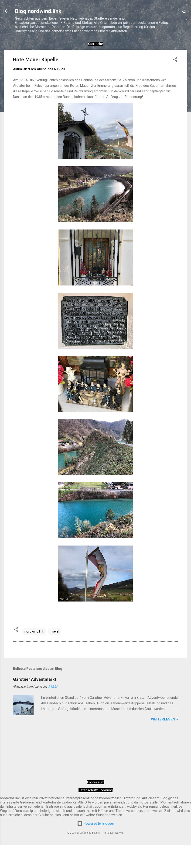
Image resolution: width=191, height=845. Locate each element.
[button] (175, 60)
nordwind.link (34, 631)
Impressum (95, 782)
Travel (54, 631)
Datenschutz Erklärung (95, 790)
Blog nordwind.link (38, 11)
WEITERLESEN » (164, 719)
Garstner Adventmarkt (34, 679)
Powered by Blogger (98, 823)
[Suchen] (184, 13)
